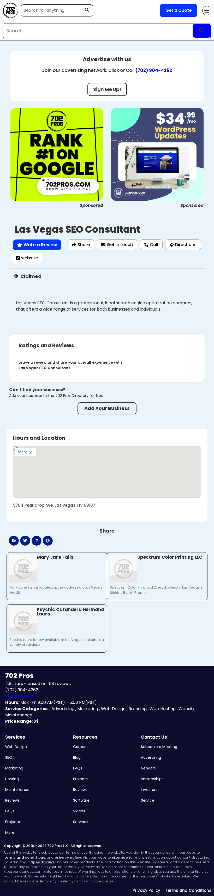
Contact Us (154, 737)
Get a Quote (178, 10)
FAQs (9, 811)
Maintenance (17, 789)
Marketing (14, 768)
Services (15, 737)
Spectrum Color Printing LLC (169, 557)
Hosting (12, 778)
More (9, 832)
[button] (14, 541)
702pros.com (19, 696)
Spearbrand (42, 862)
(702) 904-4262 (153, 70)
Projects (12, 821)
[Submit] (202, 31)
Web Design (16, 746)
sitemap (120, 857)
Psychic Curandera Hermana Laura (70, 611)
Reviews (12, 800)
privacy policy (68, 857)
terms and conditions (24, 857)
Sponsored (91, 205)
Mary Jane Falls (55, 557)
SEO (8, 757)
